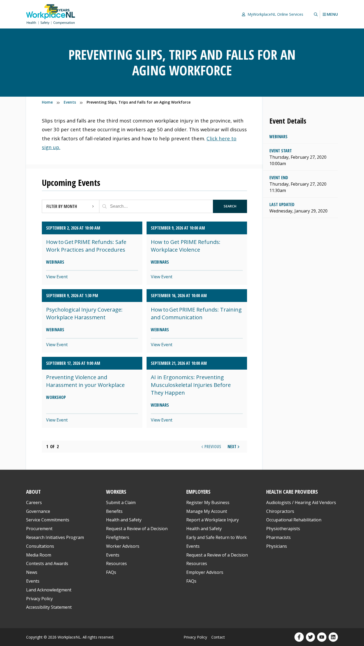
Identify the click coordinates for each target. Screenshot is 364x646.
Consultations (40, 546)
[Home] (50, 14)
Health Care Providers (292, 491)
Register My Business (207, 502)
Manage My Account (206, 511)
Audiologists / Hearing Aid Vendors (301, 502)
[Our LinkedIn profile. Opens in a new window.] (333, 637)
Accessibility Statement (49, 607)
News (31, 572)
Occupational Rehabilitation (293, 520)
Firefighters (117, 537)
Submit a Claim (121, 502)
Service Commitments (48, 520)
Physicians (276, 546)
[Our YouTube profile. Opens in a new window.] (321, 637)
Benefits (114, 511)
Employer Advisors (204, 572)
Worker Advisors (122, 546)
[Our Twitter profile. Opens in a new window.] (310, 637)
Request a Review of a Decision (137, 528)
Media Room (38, 555)
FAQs (111, 572)
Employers (198, 491)
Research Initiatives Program (55, 537)
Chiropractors (280, 511)
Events (32, 581)
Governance (38, 511)
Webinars (278, 137)
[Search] (104, 206)
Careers (34, 502)
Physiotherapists (283, 528)
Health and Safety (123, 520)
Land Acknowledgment (48, 590)
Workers (116, 491)
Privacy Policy (39, 599)
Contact (218, 637)
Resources (116, 563)
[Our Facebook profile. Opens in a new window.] (299, 637)
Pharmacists (278, 537)
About (33, 491)
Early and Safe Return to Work (216, 537)
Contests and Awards (47, 563)
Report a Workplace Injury (212, 520)
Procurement (39, 528)
